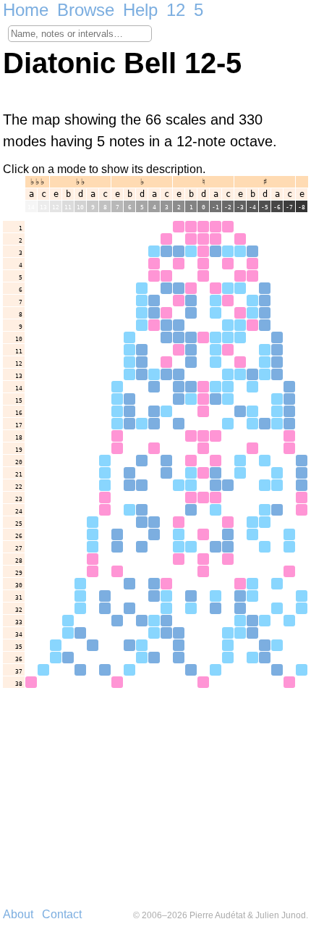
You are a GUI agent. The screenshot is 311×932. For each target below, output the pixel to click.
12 (175, 10)
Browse (85, 10)
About (18, 914)
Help (140, 10)
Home (25, 10)
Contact (62, 914)
